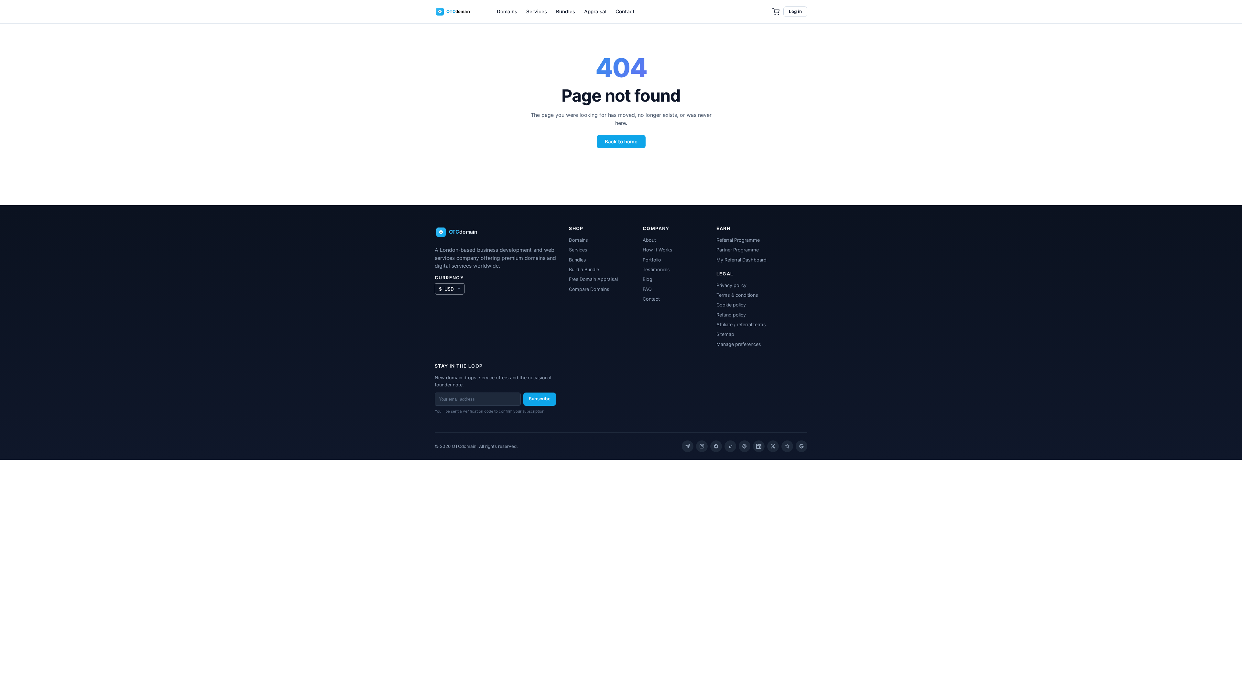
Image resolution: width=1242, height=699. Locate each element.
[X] (773, 446)
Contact (625, 11)
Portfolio (652, 259)
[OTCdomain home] (457, 11)
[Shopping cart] (776, 12)
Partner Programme (737, 249)
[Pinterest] (744, 446)
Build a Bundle (584, 269)
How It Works (657, 249)
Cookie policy (731, 304)
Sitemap (725, 334)
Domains (507, 11)
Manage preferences (738, 344)
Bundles (565, 11)
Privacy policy (731, 285)
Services (536, 11)
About (649, 240)
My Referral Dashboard (741, 259)
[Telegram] (687, 446)
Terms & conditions (737, 295)
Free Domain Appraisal (593, 279)
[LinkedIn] (759, 446)
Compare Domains (589, 289)
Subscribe (539, 398)
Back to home (621, 142)
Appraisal (595, 11)
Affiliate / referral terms (741, 324)
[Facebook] (716, 446)
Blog (647, 279)
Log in (795, 11)
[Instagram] (702, 446)
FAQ (647, 289)
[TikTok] (730, 446)
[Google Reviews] (801, 446)
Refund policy (731, 314)
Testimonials (656, 269)
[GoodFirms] (787, 446)
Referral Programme (738, 240)
